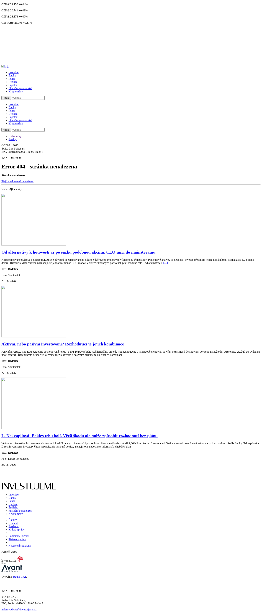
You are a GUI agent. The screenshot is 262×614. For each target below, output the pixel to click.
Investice (14, 72)
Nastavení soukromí (20, 545)
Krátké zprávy (17, 529)
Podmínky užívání (19, 535)
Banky (12, 75)
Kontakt (13, 523)
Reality (13, 139)
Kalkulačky (15, 136)
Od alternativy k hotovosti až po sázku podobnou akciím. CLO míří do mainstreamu (78, 252)
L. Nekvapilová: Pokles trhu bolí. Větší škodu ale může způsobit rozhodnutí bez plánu (79, 435)
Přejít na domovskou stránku (17, 181)
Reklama (14, 526)
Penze (12, 78)
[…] (165, 262)
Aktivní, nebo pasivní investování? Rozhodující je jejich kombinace (62, 344)
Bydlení (13, 81)
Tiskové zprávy (17, 539)
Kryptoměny (16, 91)
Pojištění (13, 85)
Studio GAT (19, 576)
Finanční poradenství (20, 88)
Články (13, 519)
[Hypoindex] (5, 66)
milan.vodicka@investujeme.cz (19, 609)
